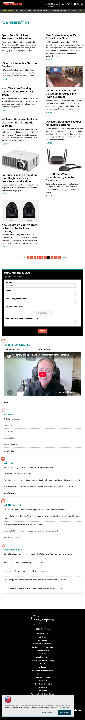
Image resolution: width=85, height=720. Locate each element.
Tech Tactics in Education (42, 684)
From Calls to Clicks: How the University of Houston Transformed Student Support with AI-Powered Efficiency (42, 517)
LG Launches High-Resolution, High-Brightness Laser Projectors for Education (19, 178)
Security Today (42, 674)
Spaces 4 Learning (42, 677)
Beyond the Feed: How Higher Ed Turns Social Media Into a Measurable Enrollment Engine (38, 554)
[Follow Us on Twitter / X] (65, 4)
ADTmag (42, 637)
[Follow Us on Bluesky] (68, 4)
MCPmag (42, 654)
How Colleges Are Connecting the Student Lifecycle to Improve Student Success (35, 580)
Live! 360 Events (42, 650)
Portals (9, 414)
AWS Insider (42, 640)
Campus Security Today (42, 644)
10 (59, 258)
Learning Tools (9, 438)
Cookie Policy (65, 707)
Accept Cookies (64, 712)
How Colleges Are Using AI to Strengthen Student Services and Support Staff (33, 588)
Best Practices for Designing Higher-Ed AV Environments (25, 571)
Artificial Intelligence (12, 419)
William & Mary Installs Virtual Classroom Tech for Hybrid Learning (20, 122)
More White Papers (11, 537)
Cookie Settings (47, 712)
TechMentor (42, 680)
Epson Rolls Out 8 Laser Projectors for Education (16, 36)
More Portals (9, 451)
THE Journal (42, 690)
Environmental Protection (42, 647)
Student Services (10, 444)
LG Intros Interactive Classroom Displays (20, 64)
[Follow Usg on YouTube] (75, 4)
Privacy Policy (21, 307)
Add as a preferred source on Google (53, 4)
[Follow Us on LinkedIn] (62, 4)
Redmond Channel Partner (42, 670)
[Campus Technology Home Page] (12, 4)
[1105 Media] (43, 629)
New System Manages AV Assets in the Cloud (61, 36)
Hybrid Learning (26, 10)
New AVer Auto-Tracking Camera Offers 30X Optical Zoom (18, 91)
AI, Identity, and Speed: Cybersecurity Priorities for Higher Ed (27, 349)
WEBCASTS (10, 463)
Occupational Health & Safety (42, 660)
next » (65, 258)
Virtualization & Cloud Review (42, 694)
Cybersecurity (9, 425)
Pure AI (42, 664)
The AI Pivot (42, 687)
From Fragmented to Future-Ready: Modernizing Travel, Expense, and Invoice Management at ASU (42, 480)
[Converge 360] (42, 620)
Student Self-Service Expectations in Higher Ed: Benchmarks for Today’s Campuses (35, 509)
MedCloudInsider (42, 657)
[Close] (71, 697)
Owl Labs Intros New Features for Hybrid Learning (63, 123)
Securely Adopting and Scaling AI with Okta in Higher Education (28, 467)
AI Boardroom (42, 634)
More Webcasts (10, 493)
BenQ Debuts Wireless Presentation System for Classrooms (60, 177)
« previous (21, 258)
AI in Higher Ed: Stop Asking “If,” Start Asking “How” (23, 524)
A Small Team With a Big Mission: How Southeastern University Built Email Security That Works (40, 486)
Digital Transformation (60, 10)
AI (16, 10)
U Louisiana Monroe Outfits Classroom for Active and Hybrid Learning (62, 93)
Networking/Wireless (41, 10)
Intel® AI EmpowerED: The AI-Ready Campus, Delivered (25, 562)
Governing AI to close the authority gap (19, 474)
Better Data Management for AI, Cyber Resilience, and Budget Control (31, 531)
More (6, 402)
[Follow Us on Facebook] (72, 4)
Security (75, 10)
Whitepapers (12, 505)
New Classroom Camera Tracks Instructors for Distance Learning (20, 228)
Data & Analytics (10, 431)
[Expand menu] (82, 4)
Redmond (42, 667)
